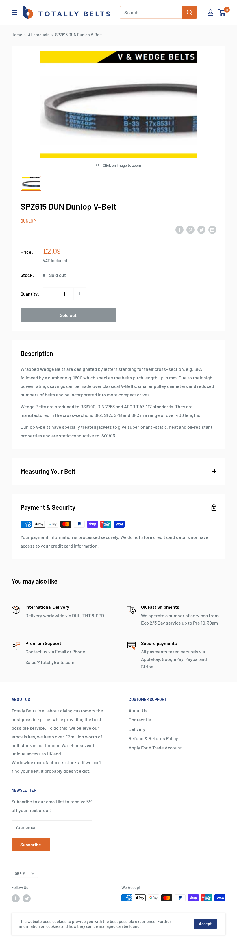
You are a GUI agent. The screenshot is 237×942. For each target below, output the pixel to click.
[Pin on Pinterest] (190, 229)
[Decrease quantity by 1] (49, 294)
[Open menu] (14, 12)
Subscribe (30, 844)
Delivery (137, 729)
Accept (205, 923)
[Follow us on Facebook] (16, 898)
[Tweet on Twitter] (201, 229)
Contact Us (140, 719)
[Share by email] (212, 229)
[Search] (189, 12)
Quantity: (30, 293)
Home (17, 34)
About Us (138, 710)
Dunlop (28, 221)
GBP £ (20, 873)
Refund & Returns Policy (153, 738)
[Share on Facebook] (179, 229)
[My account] (210, 12)
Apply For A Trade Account (155, 747)
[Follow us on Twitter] (27, 898)
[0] (222, 12)
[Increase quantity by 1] (80, 294)
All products (38, 34)
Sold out (68, 315)
